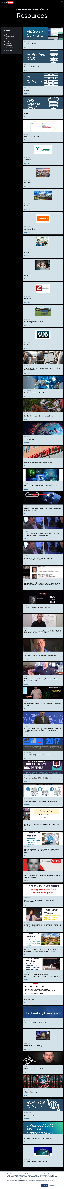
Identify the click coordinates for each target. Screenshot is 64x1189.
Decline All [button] (52, 1185)
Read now (27, 1095)
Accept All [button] (45, 1185)
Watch (29, 489)
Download (30, 47)
